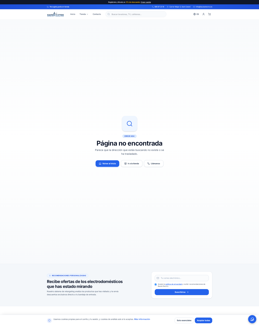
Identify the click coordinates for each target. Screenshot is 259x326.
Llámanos (155, 163)
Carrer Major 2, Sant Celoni (179, 7)
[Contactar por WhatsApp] (252, 319)
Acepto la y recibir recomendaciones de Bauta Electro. (181, 285)
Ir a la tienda (133, 163)
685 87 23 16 (159, 7)
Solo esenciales (184, 320)
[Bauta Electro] (55, 14)
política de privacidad (173, 284)
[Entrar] (203, 14)
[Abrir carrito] (209, 14)
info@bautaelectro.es (204, 7)
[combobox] (136, 14)
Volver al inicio (109, 163)
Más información (142, 319)
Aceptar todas (203, 320)
